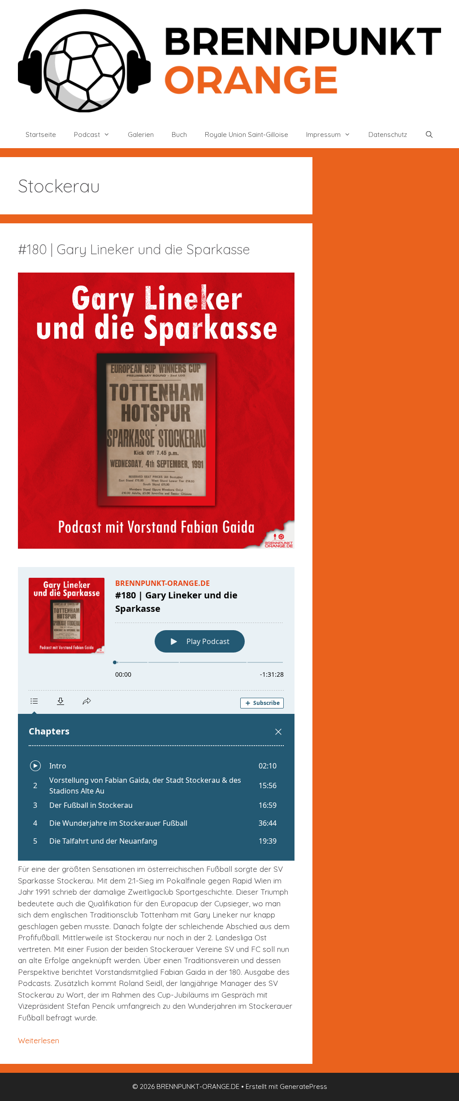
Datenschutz (387, 134)
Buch (179, 134)
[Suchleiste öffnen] (429, 134)
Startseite (41, 134)
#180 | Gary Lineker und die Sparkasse (134, 249)
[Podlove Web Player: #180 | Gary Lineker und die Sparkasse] (156, 714)
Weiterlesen (38, 1040)
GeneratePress (303, 1086)
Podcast (87, 134)
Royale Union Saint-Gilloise (246, 134)
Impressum (323, 134)
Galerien (141, 134)
